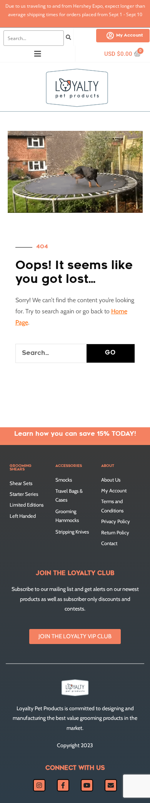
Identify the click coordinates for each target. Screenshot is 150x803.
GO (110, 353)
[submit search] (68, 38)
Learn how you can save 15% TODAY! (75, 434)
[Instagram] (39, 785)
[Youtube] (87, 785)
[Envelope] (111, 785)
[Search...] (33, 38)
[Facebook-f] (63, 785)
